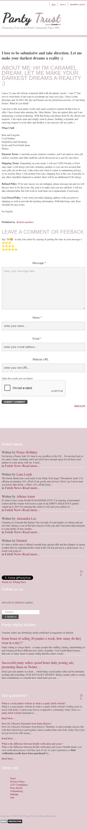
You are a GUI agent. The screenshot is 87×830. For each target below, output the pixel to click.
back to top (79, 405)
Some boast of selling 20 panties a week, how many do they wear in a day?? (41, 640)
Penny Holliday (26, 452)
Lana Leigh (24, 474)
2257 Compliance (19, 784)
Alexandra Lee (26, 518)
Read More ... (8, 718)
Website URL (41, 359)
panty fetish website (12, 712)
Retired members (25, 222)
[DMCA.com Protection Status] (12, 821)
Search (11, 616)
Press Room (16, 787)
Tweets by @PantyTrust (14, 582)
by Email (17, 602)
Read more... (31, 465)
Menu (79, 16)
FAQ (54, 4)
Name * (37, 317)
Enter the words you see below (17, 378)
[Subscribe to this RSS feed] (82, 572)
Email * (37, 338)
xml (12, 797)
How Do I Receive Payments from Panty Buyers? (27, 723)
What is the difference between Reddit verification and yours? (32, 743)
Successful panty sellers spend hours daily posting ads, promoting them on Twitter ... (38, 664)
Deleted (21, 540)
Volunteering (16, 791)
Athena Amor (25, 496)
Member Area (77, 4)
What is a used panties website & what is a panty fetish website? (34, 703)
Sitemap (14, 794)
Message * (39, 263)
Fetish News (13, 465)
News (63, 4)
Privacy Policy (17, 781)
